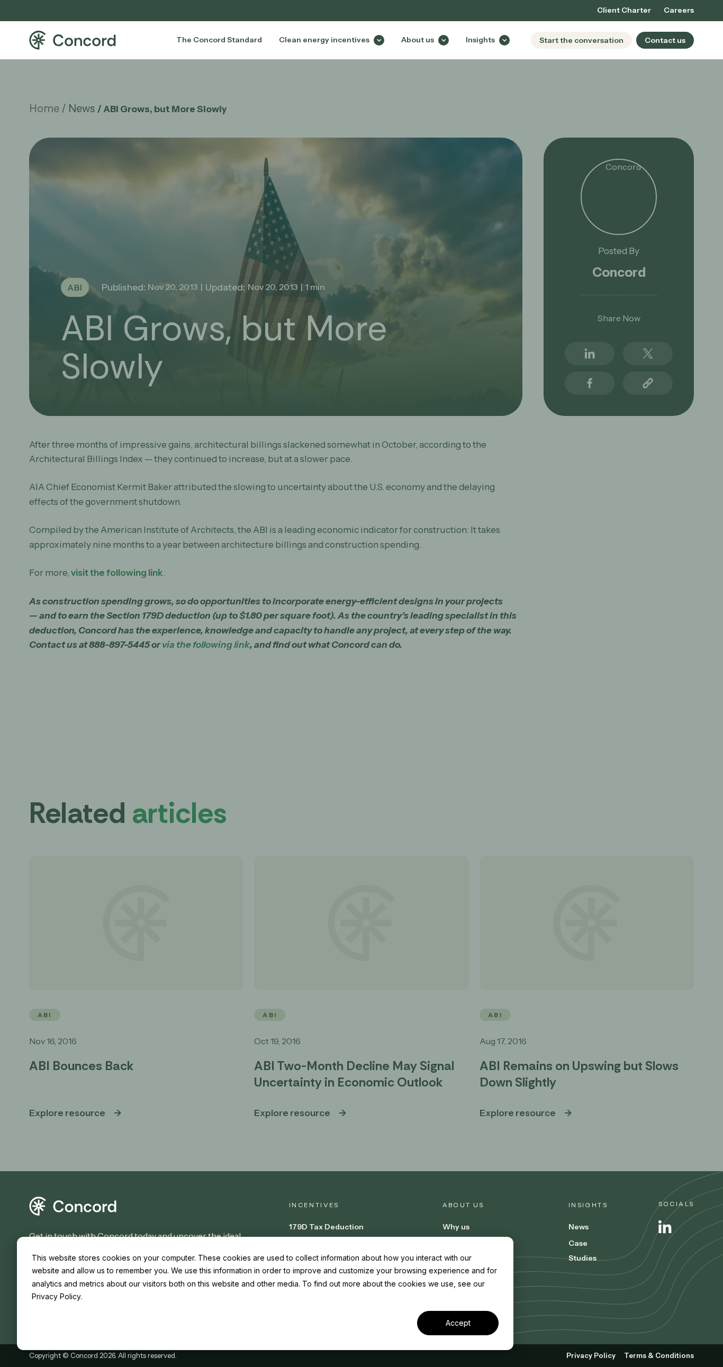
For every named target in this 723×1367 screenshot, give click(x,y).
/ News (78, 108)
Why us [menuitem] (455, 1227)
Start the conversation (581, 40)
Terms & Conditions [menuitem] (659, 1355)
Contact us (665, 40)
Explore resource (67, 1113)
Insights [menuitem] (588, 1205)
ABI (75, 287)
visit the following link (117, 572)
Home (44, 108)
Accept (458, 1322)
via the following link (206, 644)
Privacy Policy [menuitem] (591, 1355)
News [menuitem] (578, 1227)
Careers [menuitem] (679, 10)
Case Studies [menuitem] (582, 1250)
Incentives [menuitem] (314, 1205)
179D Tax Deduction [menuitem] (326, 1227)
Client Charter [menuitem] (624, 10)
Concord (619, 272)
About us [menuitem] (463, 1205)
